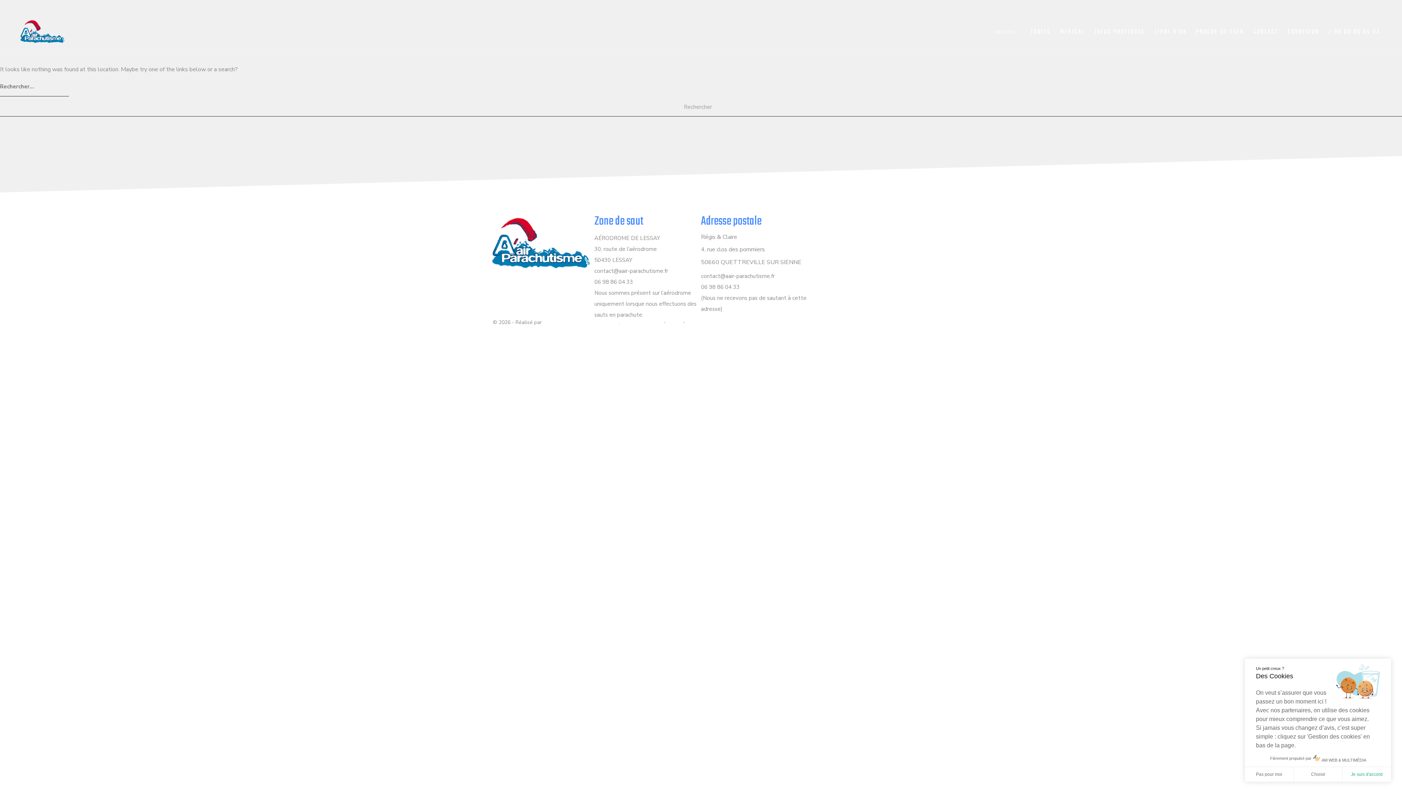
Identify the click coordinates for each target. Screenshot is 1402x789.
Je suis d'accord (1367, 774)
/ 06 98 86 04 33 (1354, 32)
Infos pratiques (1120, 32)
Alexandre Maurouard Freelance (580, 322)
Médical (1072, 32)
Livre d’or (1170, 32)
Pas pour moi (1269, 774)
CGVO (674, 322)
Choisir (1318, 774)
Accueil (1006, 32)
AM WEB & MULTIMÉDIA (1344, 760)
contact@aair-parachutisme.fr (631, 271)
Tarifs (1041, 32)
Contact (1265, 32)
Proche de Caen (1220, 32)
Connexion (1303, 32)
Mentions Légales (641, 322)
